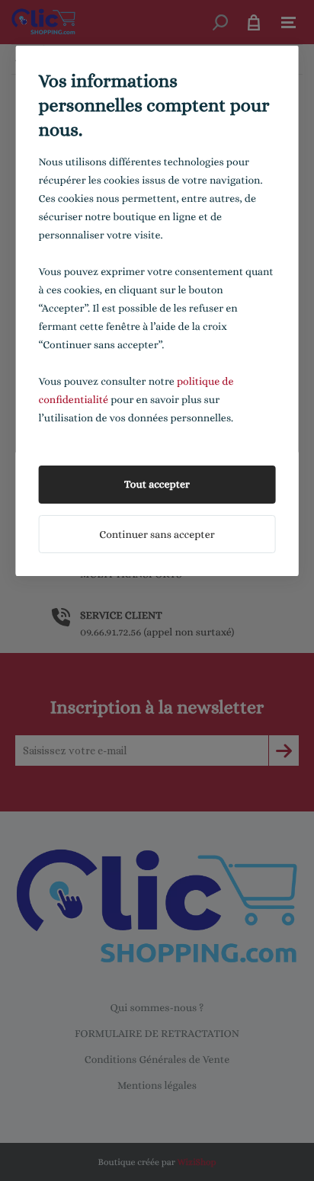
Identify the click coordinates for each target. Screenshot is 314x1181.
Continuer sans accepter (156, 535)
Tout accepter (157, 484)
